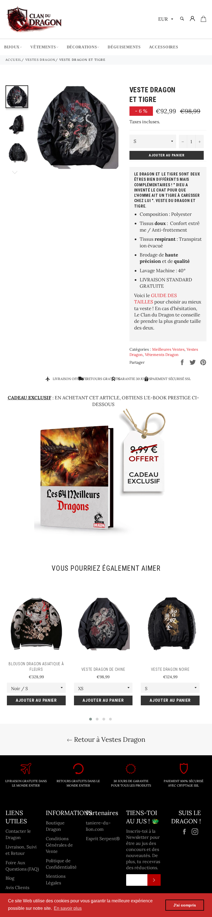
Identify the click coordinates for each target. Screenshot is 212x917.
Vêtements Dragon (162, 354)
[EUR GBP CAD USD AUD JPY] (165, 19)
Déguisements (124, 47)
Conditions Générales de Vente (59, 845)
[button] (90, 719)
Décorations (82, 47)
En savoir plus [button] (68, 908)
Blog (10, 878)
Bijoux (12, 47)
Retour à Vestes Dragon (108, 739)
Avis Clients (17, 887)
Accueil (14, 60)
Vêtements (43, 47)
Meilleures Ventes (168, 349)
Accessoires (163, 47)
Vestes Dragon (40, 60)
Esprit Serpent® (103, 838)
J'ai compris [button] (184, 905)
